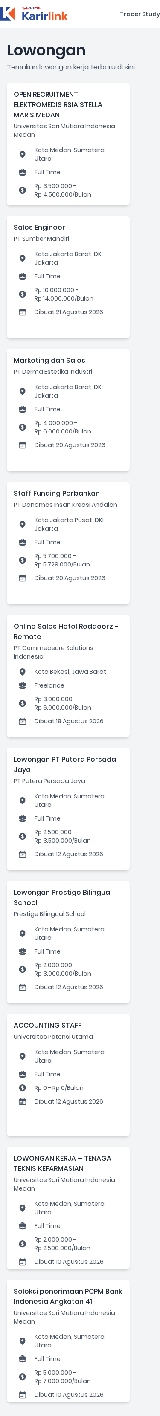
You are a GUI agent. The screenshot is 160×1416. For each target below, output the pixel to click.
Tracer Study (140, 14)
